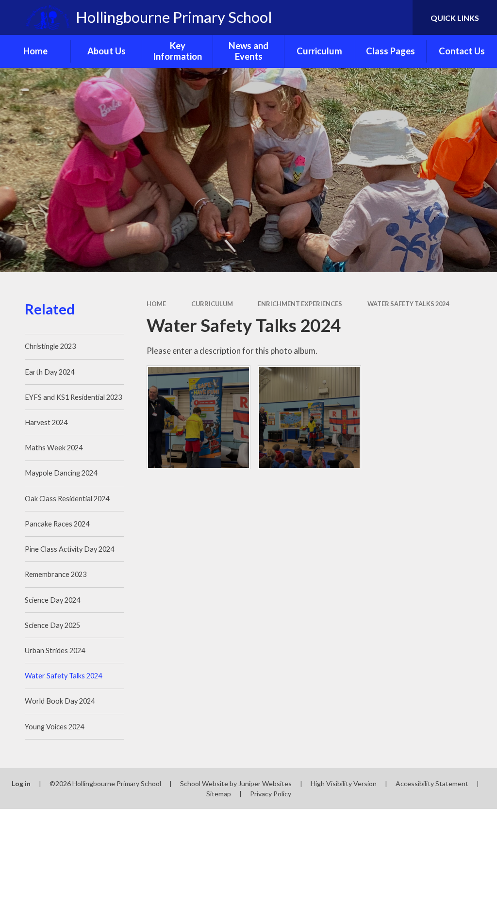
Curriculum (212, 304)
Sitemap (218, 794)
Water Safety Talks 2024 (408, 304)
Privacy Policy (270, 794)
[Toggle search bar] (397, 17)
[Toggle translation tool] (365, 17)
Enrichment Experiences (300, 304)
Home (156, 304)
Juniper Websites (265, 783)
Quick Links (455, 17)
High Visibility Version (344, 783)
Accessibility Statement (432, 783)
